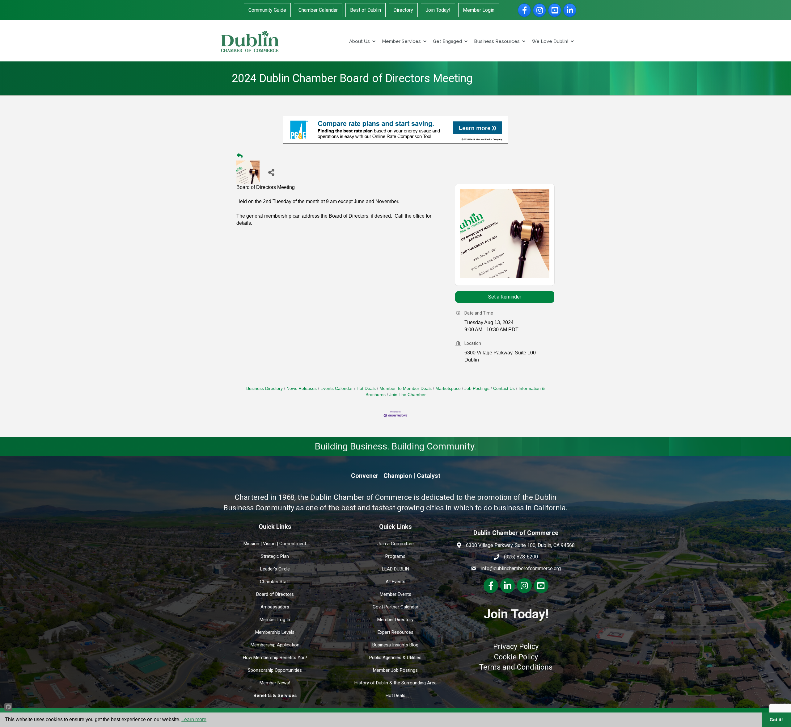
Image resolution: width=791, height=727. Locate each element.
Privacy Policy (516, 646)
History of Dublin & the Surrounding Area (395, 683)
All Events (395, 581)
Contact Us (504, 388)
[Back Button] (240, 156)
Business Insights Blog (395, 645)
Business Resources (497, 41)
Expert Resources (395, 632)
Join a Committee (395, 543)
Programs (395, 556)
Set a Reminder (504, 297)
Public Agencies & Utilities (395, 657)
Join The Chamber (407, 394)
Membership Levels (274, 632)
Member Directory (395, 619)
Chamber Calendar (318, 10)
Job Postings (476, 388)
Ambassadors (274, 607)
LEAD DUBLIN (395, 569)
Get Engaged (447, 41)
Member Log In (275, 619)
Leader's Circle (275, 569)
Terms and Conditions (515, 667)
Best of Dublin (365, 10)
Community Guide (267, 10)
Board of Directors (275, 594)
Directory (403, 10)
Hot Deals (366, 388)
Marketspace (448, 388)
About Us (359, 41)
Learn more (193, 719)
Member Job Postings (395, 670)
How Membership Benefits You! (275, 657)
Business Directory (264, 388)
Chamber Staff (275, 581)
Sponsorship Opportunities (275, 670)
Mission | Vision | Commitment (274, 543)
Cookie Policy (516, 657)
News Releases (301, 388)
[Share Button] (271, 172)
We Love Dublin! (550, 41)
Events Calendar (336, 388)
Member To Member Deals (405, 388)
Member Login (478, 10)
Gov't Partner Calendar (395, 607)
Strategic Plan (275, 556)
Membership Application (275, 645)
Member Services (401, 41)
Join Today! (437, 10)
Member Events (395, 594)
